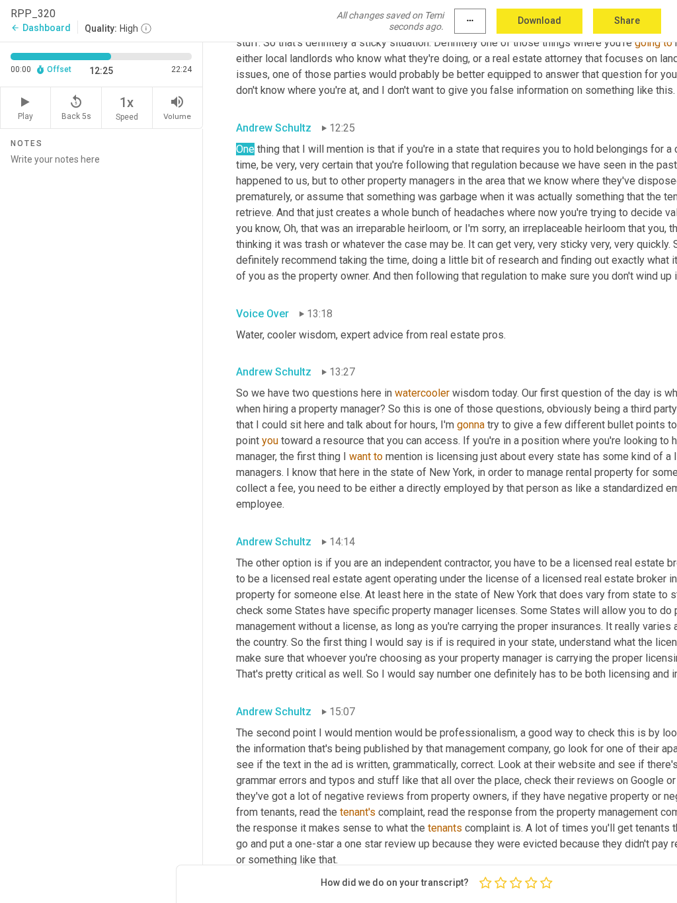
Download (539, 20)
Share (627, 20)
